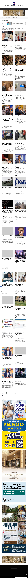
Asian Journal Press (5, 96)
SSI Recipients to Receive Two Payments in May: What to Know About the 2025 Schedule (7, 188)
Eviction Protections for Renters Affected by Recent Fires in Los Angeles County (20, 308)
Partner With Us (9, 570)
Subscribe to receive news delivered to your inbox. (7, 577)
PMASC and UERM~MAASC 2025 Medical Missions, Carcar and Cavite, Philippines (20, 284)
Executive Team (14, 570)
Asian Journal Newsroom (5, 46)
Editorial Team (19, 570)
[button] (1, 291)
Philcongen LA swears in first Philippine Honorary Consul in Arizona (20, 43)
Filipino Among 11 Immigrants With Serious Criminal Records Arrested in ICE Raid (20, 142)
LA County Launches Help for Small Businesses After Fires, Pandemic (7, 237)
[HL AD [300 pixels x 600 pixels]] (14, 448)
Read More (3, 53)
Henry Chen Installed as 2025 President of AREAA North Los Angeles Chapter (20, 261)
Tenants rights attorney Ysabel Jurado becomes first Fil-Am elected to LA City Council (7, 380)
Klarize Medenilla (4, 382)
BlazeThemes (18, 573)
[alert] (14, 397)
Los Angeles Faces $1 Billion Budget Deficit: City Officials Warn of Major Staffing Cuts (20, 238)
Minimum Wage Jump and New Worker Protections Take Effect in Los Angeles (20, 93)
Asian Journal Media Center (18, 241)
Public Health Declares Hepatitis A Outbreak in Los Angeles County (20, 188)
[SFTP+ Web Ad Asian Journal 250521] (14, 502)
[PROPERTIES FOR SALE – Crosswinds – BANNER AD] (14, 552)
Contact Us (23, 570)
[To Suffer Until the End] (20, 23)
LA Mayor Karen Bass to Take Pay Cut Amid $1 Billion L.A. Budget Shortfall (20, 166)
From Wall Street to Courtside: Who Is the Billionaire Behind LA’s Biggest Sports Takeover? (20, 117)
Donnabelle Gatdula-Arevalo (18, 381)
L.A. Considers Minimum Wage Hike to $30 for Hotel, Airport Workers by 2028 (7, 166)
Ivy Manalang (16, 338)
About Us (4, 570)
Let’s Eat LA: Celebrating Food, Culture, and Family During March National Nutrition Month (7, 331)
